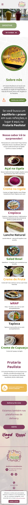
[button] (2, 4)
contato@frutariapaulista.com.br (14, 490)
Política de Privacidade (20, 498)
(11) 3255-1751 (14, 485)
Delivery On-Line (14, 402)
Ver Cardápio (10, 32)
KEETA (14, 426)
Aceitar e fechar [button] (14, 501)
